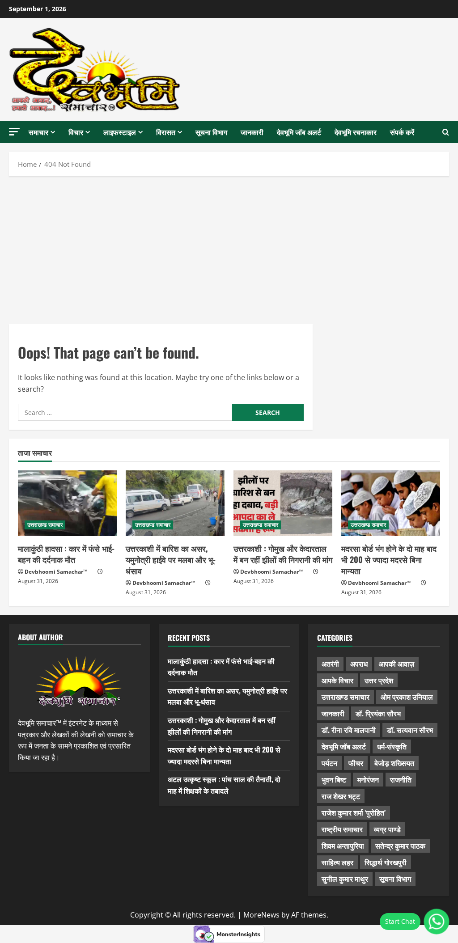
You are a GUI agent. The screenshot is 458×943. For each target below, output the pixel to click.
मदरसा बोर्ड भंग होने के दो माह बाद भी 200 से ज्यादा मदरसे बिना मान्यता (389, 559)
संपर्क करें (402, 132)
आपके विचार (337, 680)
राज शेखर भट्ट (341, 796)
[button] (14, 131)
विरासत (165, 132)
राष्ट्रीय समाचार (342, 829)
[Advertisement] (229, 247)
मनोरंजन (368, 779)
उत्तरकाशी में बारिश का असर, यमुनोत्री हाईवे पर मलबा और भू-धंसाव (171, 559)
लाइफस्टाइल (119, 132)
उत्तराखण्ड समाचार (45, 525)
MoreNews (261, 915)
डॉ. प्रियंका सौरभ (378, 713)
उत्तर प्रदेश (379, 680)
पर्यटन (329, 762)
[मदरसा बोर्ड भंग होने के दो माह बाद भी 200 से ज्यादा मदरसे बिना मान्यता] (390, 503)
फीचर (355, 762)
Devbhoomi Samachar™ (56, 571)
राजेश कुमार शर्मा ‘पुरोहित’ (354, 812)
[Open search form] (445, 132)
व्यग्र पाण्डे (387, 829)
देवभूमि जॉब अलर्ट (299, 132)
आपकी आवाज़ (396, 663)
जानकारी (252, 132)
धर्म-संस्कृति (392, 746)
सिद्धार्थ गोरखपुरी (386, 862)
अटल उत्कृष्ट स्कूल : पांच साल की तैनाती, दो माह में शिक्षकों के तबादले (224, 785)
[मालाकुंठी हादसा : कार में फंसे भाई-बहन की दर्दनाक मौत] (67, 503)
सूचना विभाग (211, 132)
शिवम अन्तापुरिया (343, 845)
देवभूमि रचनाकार (356, 132)
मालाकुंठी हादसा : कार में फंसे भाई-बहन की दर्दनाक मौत (66, 553)
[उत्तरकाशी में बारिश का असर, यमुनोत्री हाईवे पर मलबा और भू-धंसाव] (175, 503)
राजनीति (400, 779)
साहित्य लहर (337, 862)
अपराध (359, 663)
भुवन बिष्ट (334, 779)
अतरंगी (330, 663)
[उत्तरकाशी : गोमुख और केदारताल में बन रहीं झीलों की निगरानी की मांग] (282, 503)
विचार (75, 132)
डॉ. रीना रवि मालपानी (349, 729)
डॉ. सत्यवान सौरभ (410, 729)
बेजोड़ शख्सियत (394, 762)
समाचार (38, 132)
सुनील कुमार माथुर (345, 878)
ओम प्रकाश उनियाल (407, 696)
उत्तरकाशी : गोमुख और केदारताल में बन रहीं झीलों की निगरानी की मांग (282, 553)
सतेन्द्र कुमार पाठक (400, 845)
